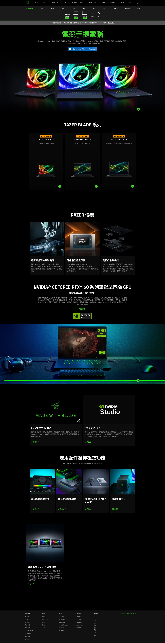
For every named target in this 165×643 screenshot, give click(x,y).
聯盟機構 (27, 636)
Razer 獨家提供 (29, 630)
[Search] (130, 3)
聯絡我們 (78, 628)
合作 (43, 628)
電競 (43, 625)
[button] (138, 3)
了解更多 (82, 309)
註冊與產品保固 (63, 619)
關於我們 (78, 616)
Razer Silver (28, 633)
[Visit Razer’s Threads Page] (95, 623)
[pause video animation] (138, 109)
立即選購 (111, 23)
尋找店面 (27, 622)
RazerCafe (27, 619)
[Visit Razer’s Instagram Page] (95, 620)
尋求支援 (61, 616)
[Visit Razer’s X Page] (95, 626)
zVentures (79, 625)
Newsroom (79, 622)
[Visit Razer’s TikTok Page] (95, 632)
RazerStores (28, 616)
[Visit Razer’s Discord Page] (95, 639)
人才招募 (78, 619)
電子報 (27, 639)
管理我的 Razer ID (63, 625)
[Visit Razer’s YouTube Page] (95, 629)
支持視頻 (61, 628)
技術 (43, 616)
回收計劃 (61, 630)
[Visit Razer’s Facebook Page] (95, 617)
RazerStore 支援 (63, 622)
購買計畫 (27, 625)
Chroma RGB (45, 619)
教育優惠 (27, 628)
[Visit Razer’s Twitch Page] (95, 636)
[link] (28, 3)
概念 (43, 622)
